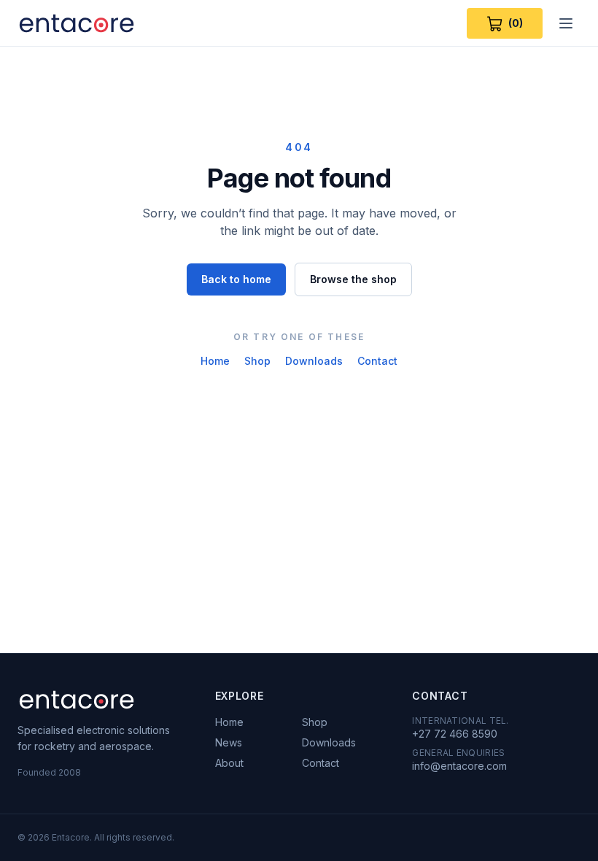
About (229, 763)
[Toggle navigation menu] (565, 23)
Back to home (236, 279)
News (228, 742)
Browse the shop (353, 279)
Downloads (314, 361)
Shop (257, 361)
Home (215, 361)
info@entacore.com (459, 766)
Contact (377, 361)
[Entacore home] (77, 23)
